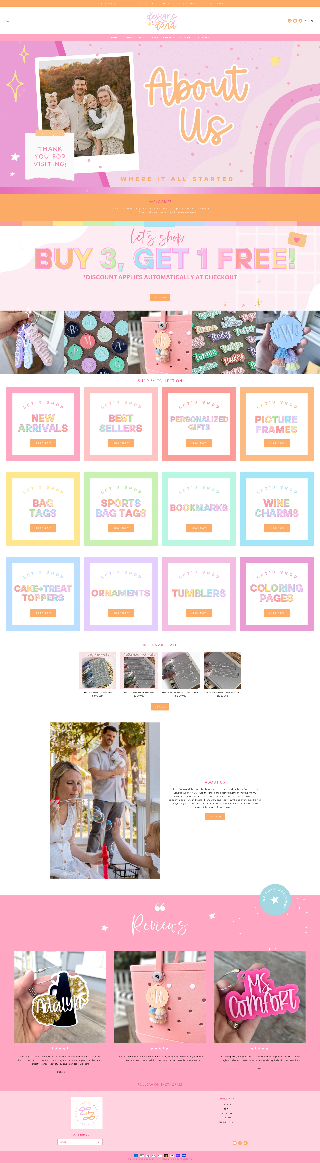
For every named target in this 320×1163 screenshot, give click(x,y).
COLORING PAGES (275, 634)
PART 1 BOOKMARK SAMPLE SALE (97, 692)
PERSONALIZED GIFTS (197, 464)
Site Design (163, 1159)
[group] (160, 117)
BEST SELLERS (119, 464)
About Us (227, 1113)
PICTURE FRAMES (275, 464)
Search (227, 1104)
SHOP (227, 1109)
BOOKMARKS (197, 549)
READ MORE (215, 816)
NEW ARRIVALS (41, 464)
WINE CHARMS (275, 549)
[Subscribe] (98, 1142)
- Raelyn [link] (259, 1068)
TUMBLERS (197, 634)
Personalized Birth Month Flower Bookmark (181, 692)
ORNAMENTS (120, 634)
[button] (7, 21)
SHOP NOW (160, 297)
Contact (227, 1118)
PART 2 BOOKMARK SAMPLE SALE (139, 692)
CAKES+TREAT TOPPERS (42, 634)
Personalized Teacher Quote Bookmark (222, 692)
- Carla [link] (160, 1068)
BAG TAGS (42, 549)
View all (160, 707)
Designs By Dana (145, 1159)
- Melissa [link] (60, 1071)
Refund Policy (227, 1122)
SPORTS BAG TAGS (119, 549)
